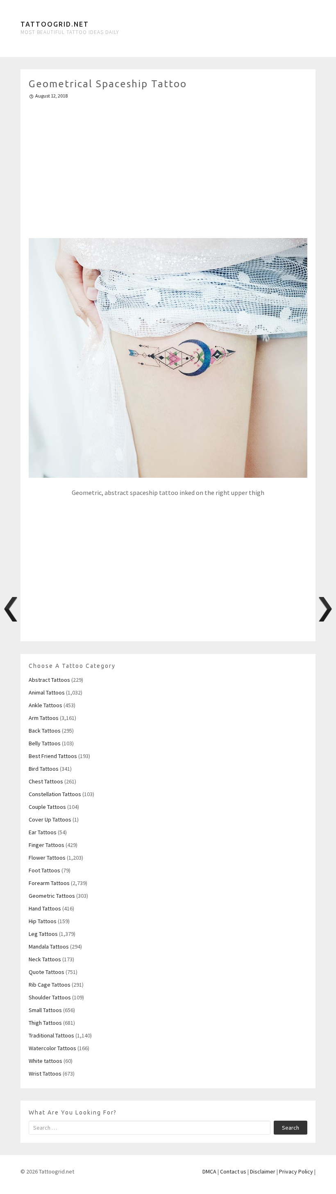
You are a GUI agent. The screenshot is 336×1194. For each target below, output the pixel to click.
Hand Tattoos (45, 908)
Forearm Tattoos (49, 883)
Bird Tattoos (44, 768)
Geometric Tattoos (52, 895)
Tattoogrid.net (54, 24)
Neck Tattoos (45, 959)
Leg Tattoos (43, 933)
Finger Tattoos (46, 845)
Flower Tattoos (47, 857)
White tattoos (45, 1061)
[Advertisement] (168, 165)
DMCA (209, 1171)
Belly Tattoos (45, 743)
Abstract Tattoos (49, 679)
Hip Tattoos (43, 921)
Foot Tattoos (44, 870)
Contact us (233, 1171)
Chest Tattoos (46, 781)
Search (290, 1127)
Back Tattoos (45, 730)
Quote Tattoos (46, 972)
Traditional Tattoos (51, 1035)
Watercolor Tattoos (52, 1048)
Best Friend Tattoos (53, 756)
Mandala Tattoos (49, 946)
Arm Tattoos (44, 718)
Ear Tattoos (43, 832)
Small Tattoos (45, 1010)
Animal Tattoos (47, 692)
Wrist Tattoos (45, 1073)
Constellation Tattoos (55, 794)
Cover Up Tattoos (50, 819)
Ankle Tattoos (45, 705)
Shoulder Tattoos (50, 997)
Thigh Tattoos (45, 1022)
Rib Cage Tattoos (49, 984)
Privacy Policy (296, 1171)
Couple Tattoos (47, 806)
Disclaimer (262, 1171)
